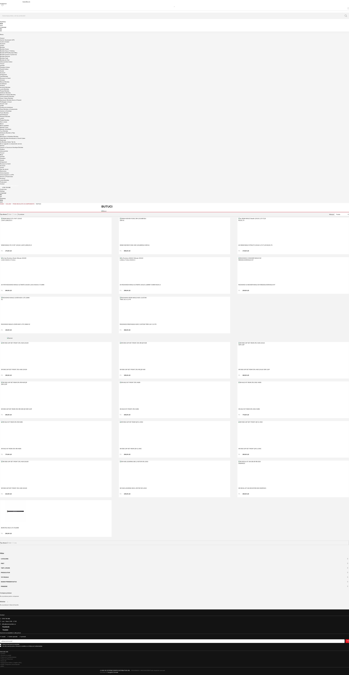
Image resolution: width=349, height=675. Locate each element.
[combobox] (174, 16)
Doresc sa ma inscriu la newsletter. (11, 644)
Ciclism (8, 204)
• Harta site (3, 661)
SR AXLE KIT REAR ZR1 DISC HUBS (249, 409)
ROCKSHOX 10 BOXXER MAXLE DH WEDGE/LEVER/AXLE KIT (256, 284)
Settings (2, 191)
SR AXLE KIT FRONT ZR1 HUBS (129, 409)
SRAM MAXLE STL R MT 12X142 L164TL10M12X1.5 (16, 245)
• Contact (2, 653)
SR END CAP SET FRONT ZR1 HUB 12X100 (14, 369)
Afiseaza (331, 214)
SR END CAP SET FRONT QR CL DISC (249, 448)
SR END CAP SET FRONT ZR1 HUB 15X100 (14, 488)
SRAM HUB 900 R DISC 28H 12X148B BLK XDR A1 (135, 245)
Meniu (2, 34)
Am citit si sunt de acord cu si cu (22, 646)
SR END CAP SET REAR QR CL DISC (131, 448)
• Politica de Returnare (6, 659)
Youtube (5, 630)
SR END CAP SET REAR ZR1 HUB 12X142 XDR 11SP (254, 369)
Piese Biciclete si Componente (24, 204)
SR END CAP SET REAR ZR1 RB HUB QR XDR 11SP (16, 409)
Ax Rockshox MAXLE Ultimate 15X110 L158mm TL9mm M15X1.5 (140, 284)
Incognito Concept (112, 672)
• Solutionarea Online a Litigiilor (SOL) (11, 662)
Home (2, 204)
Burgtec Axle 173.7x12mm (10, 527)
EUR (1, 25)
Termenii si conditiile (21, 646)
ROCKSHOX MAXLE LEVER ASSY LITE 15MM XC (15, 324)
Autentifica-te (26, 2)
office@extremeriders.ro (9, 624)
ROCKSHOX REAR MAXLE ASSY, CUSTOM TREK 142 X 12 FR (138, 324)
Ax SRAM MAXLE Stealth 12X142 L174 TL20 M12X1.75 (255, 245)
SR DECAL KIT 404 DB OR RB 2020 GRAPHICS (252, 488)
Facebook (5, 627)
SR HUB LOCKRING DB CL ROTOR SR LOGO (133, 488)
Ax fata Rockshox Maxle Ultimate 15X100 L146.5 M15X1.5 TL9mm (22, 284)
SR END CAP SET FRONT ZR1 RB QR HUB (132, 369)
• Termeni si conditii (5, 655)
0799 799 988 (6, 187)
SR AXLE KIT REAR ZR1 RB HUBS (11, 448)
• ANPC (2, 666)
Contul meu (3, 189)
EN (1, 31)
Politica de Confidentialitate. (36, 646)
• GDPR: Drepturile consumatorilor (10, 664)
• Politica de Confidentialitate (8, 657)
